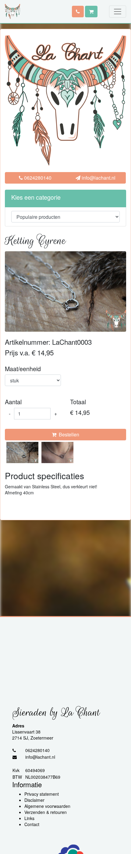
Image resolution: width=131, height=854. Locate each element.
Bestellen (67, 434)
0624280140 (37, 177)
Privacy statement (41, 794)
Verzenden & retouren (45, 812)
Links (29, 818)
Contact (31, 824)
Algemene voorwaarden (47, 806)
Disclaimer (34, 800)
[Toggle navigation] (117, 11)
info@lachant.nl (97, 177)
